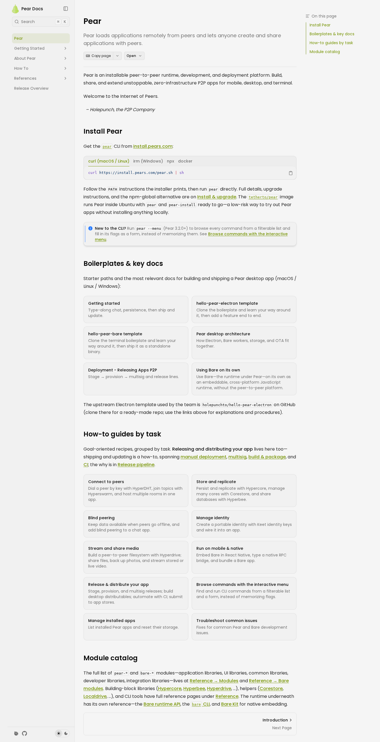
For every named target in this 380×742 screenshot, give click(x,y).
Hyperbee (194, 688)
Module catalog (110, 658)
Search (43, 21)
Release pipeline (136, 464)
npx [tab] (170, 161)
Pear (18, 38)
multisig (237, 457)
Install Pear (102, 131)
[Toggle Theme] (62, 733)
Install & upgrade (216, 197)
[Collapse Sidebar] (65, 8)
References (25, 78)
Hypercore (169, 688)
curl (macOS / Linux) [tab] (108, 161)
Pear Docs (32, 9)
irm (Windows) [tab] (148, 161)
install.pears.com (152, 146)
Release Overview (31, 88)
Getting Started (29, 48)
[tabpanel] (190, 172)
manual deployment (203, 457)
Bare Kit (229, 704)
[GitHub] (24, 733)
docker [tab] (185, 161)
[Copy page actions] (117, 56)
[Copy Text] (290, 173)
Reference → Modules (214, 681)
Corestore (271, 688)
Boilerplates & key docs (123, 263)
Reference (227, 696)
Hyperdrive (219, 688)
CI (85, 464)
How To (21, 68)
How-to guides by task (122, 434)
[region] (190, 172)
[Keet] (16, 733)
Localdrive (95, 696)
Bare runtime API (162, 704)
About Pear (25, 58)
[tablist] (190, 161)
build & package (267, 457)
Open (131, 55)
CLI (201, 704)
